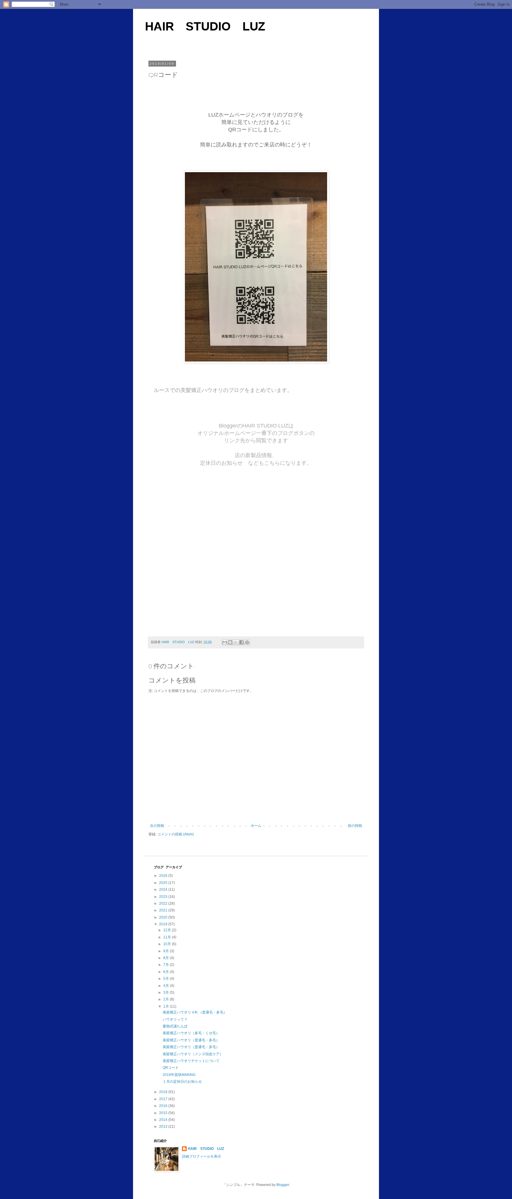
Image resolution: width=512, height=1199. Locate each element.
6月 (166, 972)
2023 (163, 897)
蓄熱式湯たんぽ (175, 1026)
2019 (163, 924)
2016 (163, 1106)
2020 (163, 917)
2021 (163, 910)
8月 (166, 958)
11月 (167, 937)
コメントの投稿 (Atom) (175, 834)
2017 (163, 1099)
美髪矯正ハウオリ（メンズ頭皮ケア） (193, 1054)
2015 (163, 1113)
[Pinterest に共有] (247, 642)
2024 (163, 889)
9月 (166, 951)
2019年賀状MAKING (179, 1075)
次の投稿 (157, 826)
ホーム (256, 826)
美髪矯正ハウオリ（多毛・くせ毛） (191, 1033)
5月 (166, 979)
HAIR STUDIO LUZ (205, 26)
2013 (163, 1126)
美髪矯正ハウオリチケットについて (191, 1061)
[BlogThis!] (230, 642)
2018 (163, 1092)
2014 (163, 1120)
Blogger (282, 1185)
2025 (163, 883)
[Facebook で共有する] (241, 642)
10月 (167, 944)
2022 (163, 903)
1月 (166, 1006)
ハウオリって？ (175, 1019)
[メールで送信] (225, 642)
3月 (166, 992)
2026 (163, 876)
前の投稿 (355, 826)
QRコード (171, 1068)
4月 (166, 986)
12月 (167, 930)
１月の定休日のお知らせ (182, 1081)
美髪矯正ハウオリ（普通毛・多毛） (191, 1040)
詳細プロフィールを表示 (201, 1156)
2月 (166, 999)
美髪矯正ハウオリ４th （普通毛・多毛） (195, 1012)
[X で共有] (236, 642)
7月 (166, 965)
